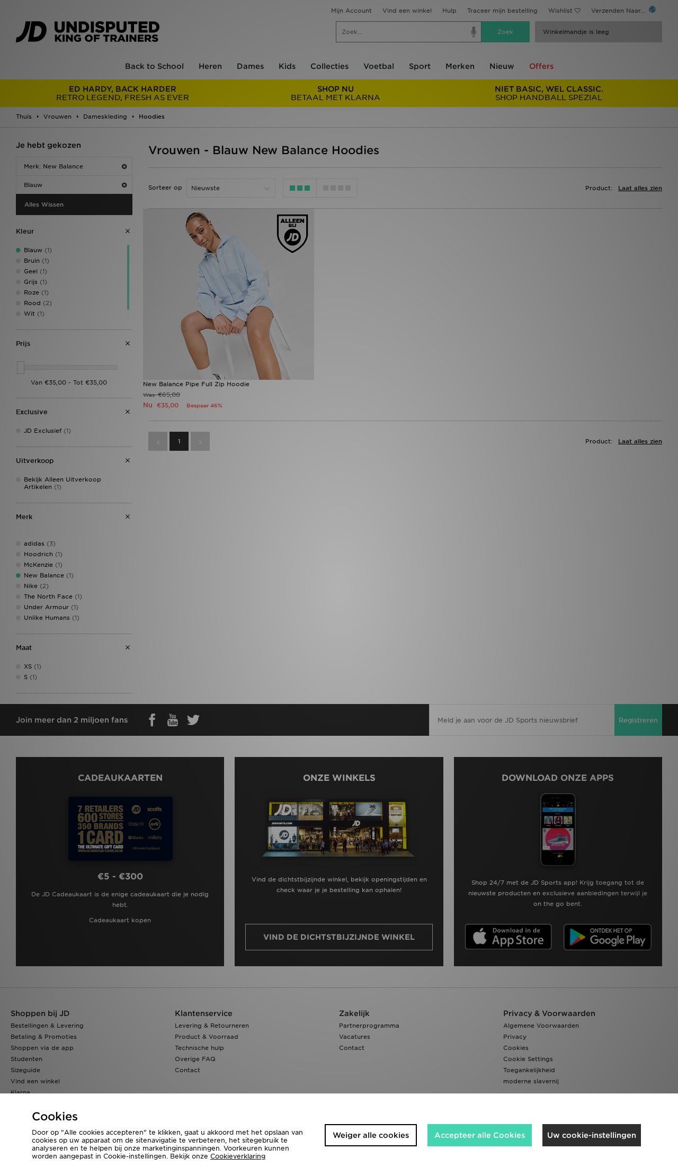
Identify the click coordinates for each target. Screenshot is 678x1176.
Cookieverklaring (237, 1156)
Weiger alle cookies (371, 1135)
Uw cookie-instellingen (591, 1135)
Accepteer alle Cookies (479, 1135)
